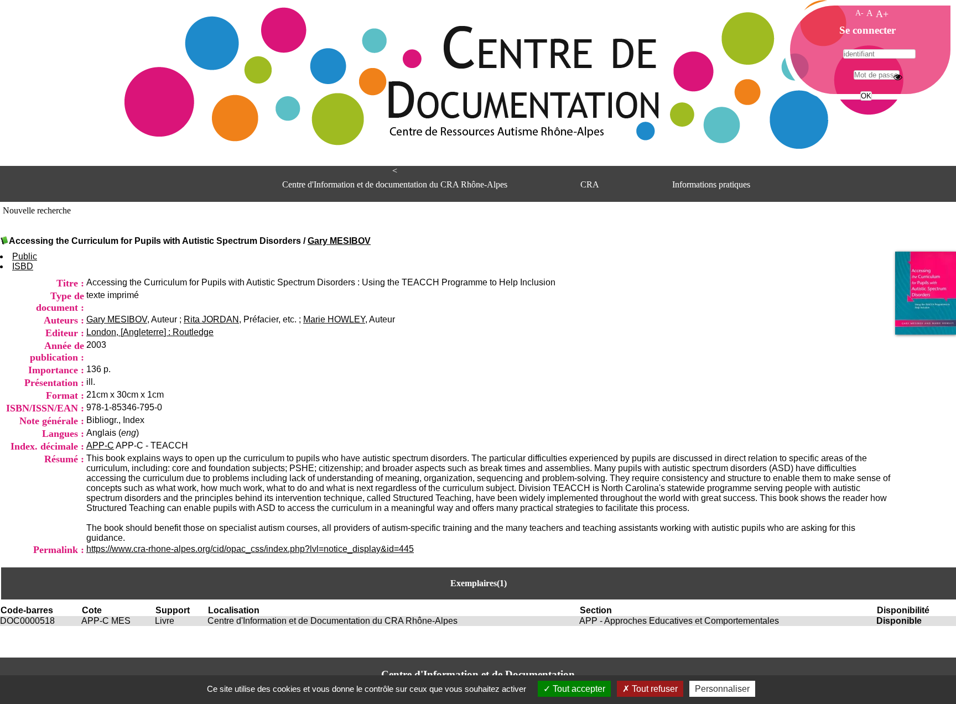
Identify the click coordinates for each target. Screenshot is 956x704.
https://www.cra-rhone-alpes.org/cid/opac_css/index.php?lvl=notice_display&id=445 (250, 549)
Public (24, 256)
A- (859, 12)
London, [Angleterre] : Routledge (150, 332)
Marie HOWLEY (334, 319)
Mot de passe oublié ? (865, 116)
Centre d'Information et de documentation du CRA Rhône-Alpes (394, 184)
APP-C (100, 445)
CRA (589, 184)
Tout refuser (654, 688)
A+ (882, 13)
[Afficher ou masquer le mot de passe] (897, 76)
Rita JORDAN (211, 319)
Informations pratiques (711, 184)
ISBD (22, 266)
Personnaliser (722, 688)
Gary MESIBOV (339, 241)
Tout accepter (577, 688)
